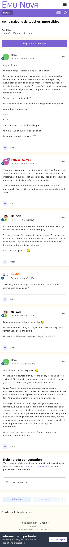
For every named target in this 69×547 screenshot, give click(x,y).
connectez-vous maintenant (40, 466)
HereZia (16, 216)
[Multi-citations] (5, 147)
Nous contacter (29, 522)
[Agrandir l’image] (28, 250)
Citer (12, 147)
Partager (18, 499)
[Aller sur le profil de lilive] (6, 57)
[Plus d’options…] (63, 57)
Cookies (44, 522)
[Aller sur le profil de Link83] (6, 276)
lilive (8, 30)
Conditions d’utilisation (13, 543)
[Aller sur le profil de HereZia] (6, 218)
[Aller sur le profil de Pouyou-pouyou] (6, 162)
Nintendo (27, 33)
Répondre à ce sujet (34, 43)
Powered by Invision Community (34, 529)
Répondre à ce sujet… (20, 482)
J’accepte (59, 539)
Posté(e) (22, 58)
